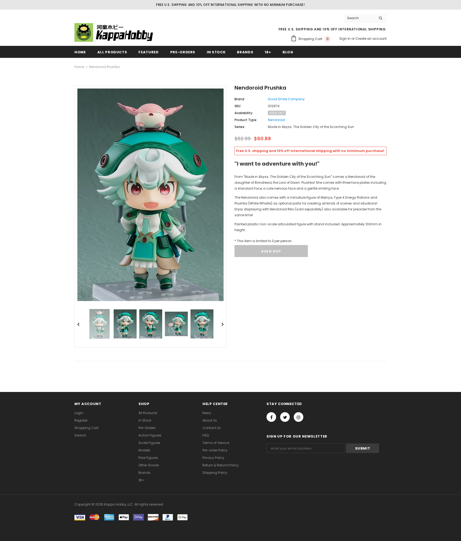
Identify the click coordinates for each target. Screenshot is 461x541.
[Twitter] (285, 417)
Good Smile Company (286, 99)
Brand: (240, 99)
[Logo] (114, 32)
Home (79, 67)
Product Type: (246, 120)
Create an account (371, 38)
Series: (240, 127)
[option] (150, 195)
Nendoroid (276, 120)
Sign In (345, 38)
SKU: (238, 106)
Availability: (244, 113)
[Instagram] (298, 417)
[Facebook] (271, 417)
